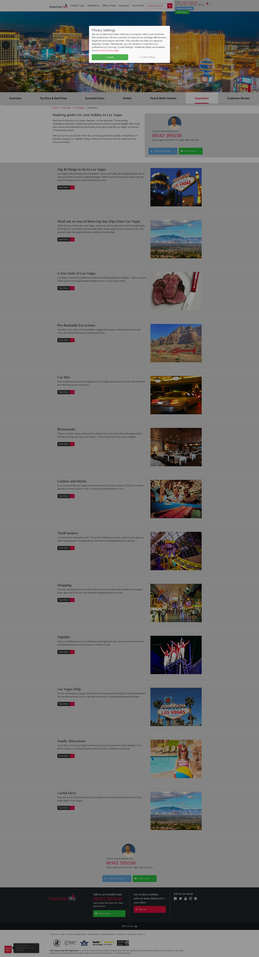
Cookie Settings (147, 57)
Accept (110, 57)
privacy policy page (109, 50)
